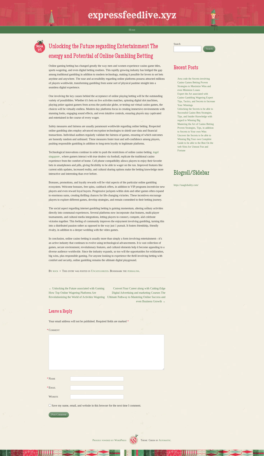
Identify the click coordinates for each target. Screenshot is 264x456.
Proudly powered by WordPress (109, 440)
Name (52, 378)
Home (132, 29)
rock (55, 270)
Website (53, 396)
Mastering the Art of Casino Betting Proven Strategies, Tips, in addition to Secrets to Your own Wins (195, 128)
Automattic (165, 440)
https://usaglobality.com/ (186, 185)
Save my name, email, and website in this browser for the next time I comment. (96, 405)
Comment (54, 329)
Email (52, 387)
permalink (133, 270)
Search (177, 44)
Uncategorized (99, 270)
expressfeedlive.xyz (132, 15)
